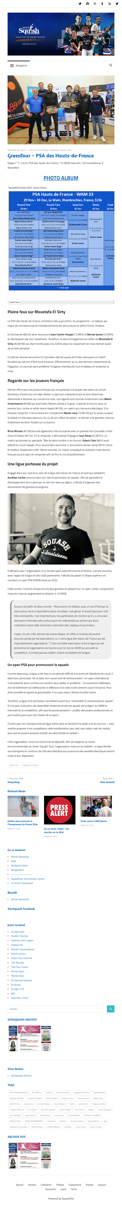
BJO (13, 993)
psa (105, 1121)
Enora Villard (59, 1103)
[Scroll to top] (116, 1200)
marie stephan (74, 1115)
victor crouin (81, 1126)
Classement (75, 1185)
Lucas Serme (30, 1115)
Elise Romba (15, 1103)
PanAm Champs (19, 936)
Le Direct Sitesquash (22, 883)
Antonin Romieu (63, 1092)
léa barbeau (45, 1115)
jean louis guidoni (48, 1109)
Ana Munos (36, 1092)
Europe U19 (17, 989)
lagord (91, 1109)
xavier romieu (96, 1126)
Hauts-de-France (30, 765)
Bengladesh (17, 870)
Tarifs (74, 1189)
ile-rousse (32, 1109)
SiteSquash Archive (21, 1076)
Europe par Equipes (21, 980)
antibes (49, 1092)
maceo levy (59, 1115)
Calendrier (46, 1185)
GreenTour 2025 (19, 998)
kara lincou (79, 1109)
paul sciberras (94, 1121)
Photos (60, 1185)
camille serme (67, 1098)
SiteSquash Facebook (21, 909)
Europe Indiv (17, 932)
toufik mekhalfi (53, 1126)
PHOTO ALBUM (61, 178)
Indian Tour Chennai (21, 958)
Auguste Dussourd (81, 1092)
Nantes (63, 1121)
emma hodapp (44, 1103)
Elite (13, 861)
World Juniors (18, 954)
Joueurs (102, 1185)
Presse (89, 1185)
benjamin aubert (35, 1098)
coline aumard (83, 1098)
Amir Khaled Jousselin (19, 1092)
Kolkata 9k (17, 945)
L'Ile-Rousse (17, 963)
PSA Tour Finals (19, 967)
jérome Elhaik (65, 1109)
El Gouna (16, 985)
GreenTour (54, 149)
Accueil (19, 1185)
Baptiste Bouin (99, 1092)
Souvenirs (50, 1189)
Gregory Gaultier (99, 1103)
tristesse (67, 1126)
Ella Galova (28, 1103)
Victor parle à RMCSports (93, 821)
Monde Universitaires (22, 949)
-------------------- (21, 874)
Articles (32, 1185)
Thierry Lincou (37, 1126)
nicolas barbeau (77, 1121)
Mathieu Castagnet (93, 1115)
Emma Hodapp (42, 149)
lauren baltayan (104, 1109)
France (72, 1103)
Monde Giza (17, 976)
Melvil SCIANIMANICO (34, 1121)
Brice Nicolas (51, 1098)
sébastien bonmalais (18, 1126)
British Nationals (20, 857)
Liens (63, 1189)
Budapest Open (19, 865)
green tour (14, 765)
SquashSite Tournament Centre (27, 879)
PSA (69, 149)
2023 (31, 149)
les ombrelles (15, 1115)
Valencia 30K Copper (22, 940)
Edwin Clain (98, 1098)
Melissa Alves (15, 1121)
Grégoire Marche (17, 1109)
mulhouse (51, 1121)
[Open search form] (110, 65)
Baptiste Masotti (17, 1098)
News (63, 149)
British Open (17, 971)
